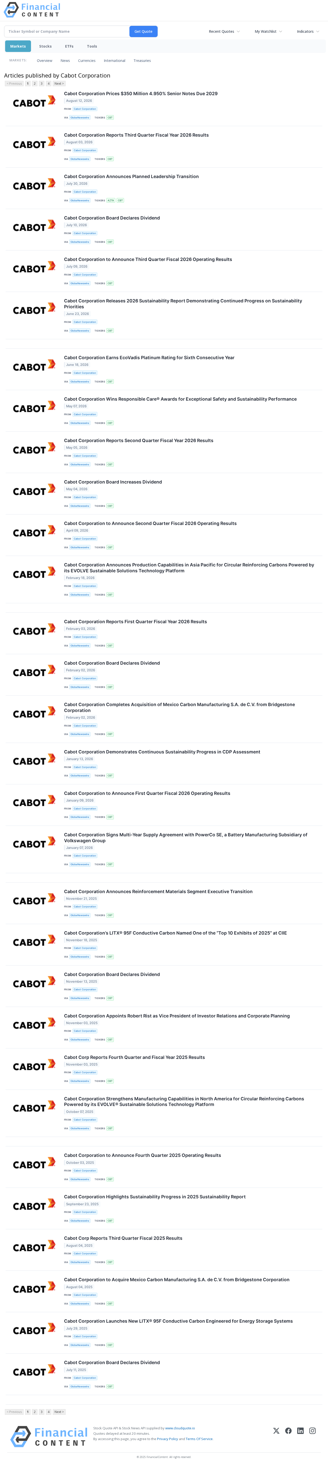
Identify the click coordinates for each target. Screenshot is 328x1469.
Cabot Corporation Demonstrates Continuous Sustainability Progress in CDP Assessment (162, 751)
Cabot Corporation (85, 108)
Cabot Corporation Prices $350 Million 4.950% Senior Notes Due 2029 (141, 93)
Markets (18, 46)
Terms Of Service (199, 1439)
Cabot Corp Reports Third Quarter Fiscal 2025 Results (123, 1238)
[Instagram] (312, 1437)
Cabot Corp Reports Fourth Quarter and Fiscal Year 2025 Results (134, 1057)
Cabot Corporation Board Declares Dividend (112, 218)
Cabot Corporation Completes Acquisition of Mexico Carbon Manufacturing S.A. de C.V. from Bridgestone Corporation (179, 707)
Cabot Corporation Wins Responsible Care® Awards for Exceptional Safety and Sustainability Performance (180, 399)
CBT (110, 117)
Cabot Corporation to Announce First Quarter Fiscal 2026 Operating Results (147, 793)
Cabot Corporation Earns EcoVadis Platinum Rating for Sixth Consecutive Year (149, 357)
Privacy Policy (167, 1439)
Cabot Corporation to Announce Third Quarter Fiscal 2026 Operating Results (148, 259)
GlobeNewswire (79, 117)
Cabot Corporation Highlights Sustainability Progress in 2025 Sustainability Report (155, 1196)
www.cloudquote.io (180, 1428)
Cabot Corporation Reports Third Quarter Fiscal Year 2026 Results (136, 135)
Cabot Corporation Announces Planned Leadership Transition (131, 176)
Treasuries (142, 60)
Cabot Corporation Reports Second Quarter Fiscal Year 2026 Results (138, 440)
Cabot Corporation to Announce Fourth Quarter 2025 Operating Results (142, 1155)
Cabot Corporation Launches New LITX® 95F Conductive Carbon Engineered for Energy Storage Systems (178, 1321)
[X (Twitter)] (276, 1437)
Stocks (45, 46)
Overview (44, 60)
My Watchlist (265, 31)
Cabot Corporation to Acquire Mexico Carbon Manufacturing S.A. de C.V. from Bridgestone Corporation (177, 1279)
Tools (92, 46)
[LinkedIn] (300, 1437)
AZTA (111, 200)
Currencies (87, 60)
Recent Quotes (221, 31)
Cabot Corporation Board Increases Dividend (113, 482)
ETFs (69, 46)
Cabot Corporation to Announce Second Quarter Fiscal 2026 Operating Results (150, 523)
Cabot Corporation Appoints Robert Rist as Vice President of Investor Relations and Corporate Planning (177, 1015)
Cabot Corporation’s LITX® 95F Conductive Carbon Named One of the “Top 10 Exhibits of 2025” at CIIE (175, 933)
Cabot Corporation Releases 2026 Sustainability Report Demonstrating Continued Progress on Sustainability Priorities (183, 303)
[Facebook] (288, 1437)
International (114, 60)
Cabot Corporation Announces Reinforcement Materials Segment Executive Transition (158, 891)
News (65, 60)
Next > (59, 83)
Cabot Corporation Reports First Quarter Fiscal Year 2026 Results (135, 621)
